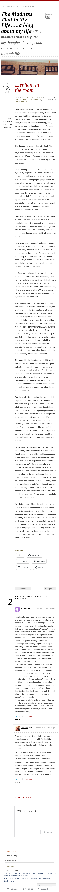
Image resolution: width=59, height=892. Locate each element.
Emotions (18, 100)
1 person (28, 716)
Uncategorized (21, 102)
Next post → (50, 589)
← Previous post (23, 589)
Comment (47, 832)
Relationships (35, 100)
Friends (26, 100)
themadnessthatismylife (32, 98)
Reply (17, 720)
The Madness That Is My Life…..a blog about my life (17, 22)
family (10, 124)
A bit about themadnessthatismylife (18, 6)
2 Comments (52, 99)
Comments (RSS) (13, 860)
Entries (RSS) (12, 856)
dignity (9, 121)
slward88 (24, 728)
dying (5, 124)
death (4, 121)
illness (6, 127)
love (10, 127)
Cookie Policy (9, 881)
